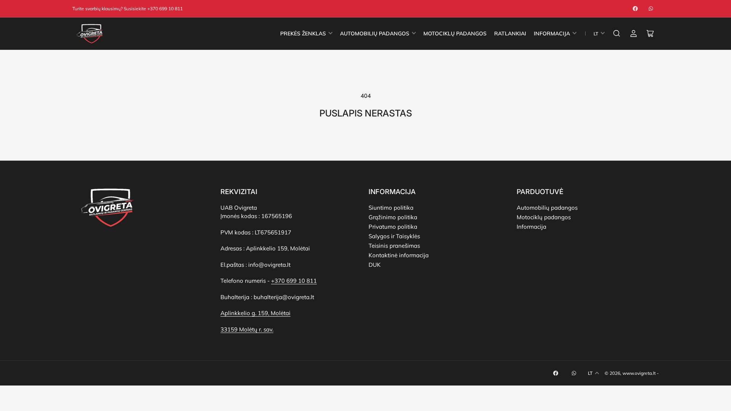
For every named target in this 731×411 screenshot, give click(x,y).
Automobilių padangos (547, 207)
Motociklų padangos (544, 217)
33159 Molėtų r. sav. (246, 329)
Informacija (531, 226)
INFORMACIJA (552, 33)
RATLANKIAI (510, 33)
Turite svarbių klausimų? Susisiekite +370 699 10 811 (127, 8)
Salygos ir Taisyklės (394, 236)
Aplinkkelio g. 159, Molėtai (255, 313)
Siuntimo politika (391, 207)
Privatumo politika (393, 226)
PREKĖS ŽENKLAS (303, 33)
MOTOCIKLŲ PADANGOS (455, 33)
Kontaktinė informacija (399, 255)
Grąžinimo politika (393, 217)
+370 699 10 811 (294, 280)
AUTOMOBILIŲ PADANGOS (374, 33)
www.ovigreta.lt (639, 373)
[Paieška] (616, 33)
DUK (375, 264)
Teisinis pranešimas (394, 245)
